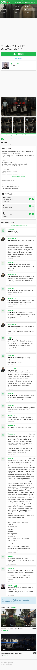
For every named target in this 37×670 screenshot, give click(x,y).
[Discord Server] (14, 65)
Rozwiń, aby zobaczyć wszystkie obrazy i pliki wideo (18, 135)
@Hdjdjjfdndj (12, 240)
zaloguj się (17, 600)
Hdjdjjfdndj (11, 230)
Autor (15, 585)
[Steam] (11, 65)
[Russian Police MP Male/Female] (18, 106)
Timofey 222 (11, 415)
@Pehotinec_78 (12, 232)
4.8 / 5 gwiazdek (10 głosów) (7, 143)
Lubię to (15, 140)
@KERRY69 (11, 357)
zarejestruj (26, 600)
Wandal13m (11, 425)
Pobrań (6, 140)
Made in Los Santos (6, 664)
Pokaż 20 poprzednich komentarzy (18, 225)
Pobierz (20, 53)
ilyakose (10, 556)
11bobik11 (11, 568)
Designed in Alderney (7, 662)
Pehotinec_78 (12, 238)
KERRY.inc (15, 63)
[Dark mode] (32, 2)
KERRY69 (10, 585)
